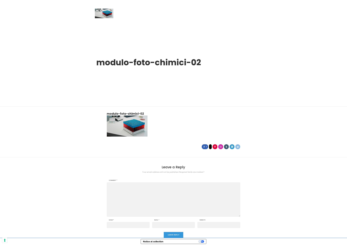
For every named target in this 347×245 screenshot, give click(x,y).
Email (156, 220)
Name (111, 220)
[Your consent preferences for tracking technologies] (4, 240)
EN (250, 6)
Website (202, 220)
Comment (113, 180)
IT (245, 6)
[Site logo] (104, 13)
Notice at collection (153, 241)
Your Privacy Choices (182, 241)
